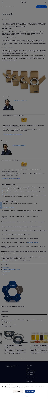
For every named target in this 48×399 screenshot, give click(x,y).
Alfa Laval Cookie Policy (20, 387)
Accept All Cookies (30, 391)
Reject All (18, 391)
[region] (24, 391)
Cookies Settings (24, 396)
